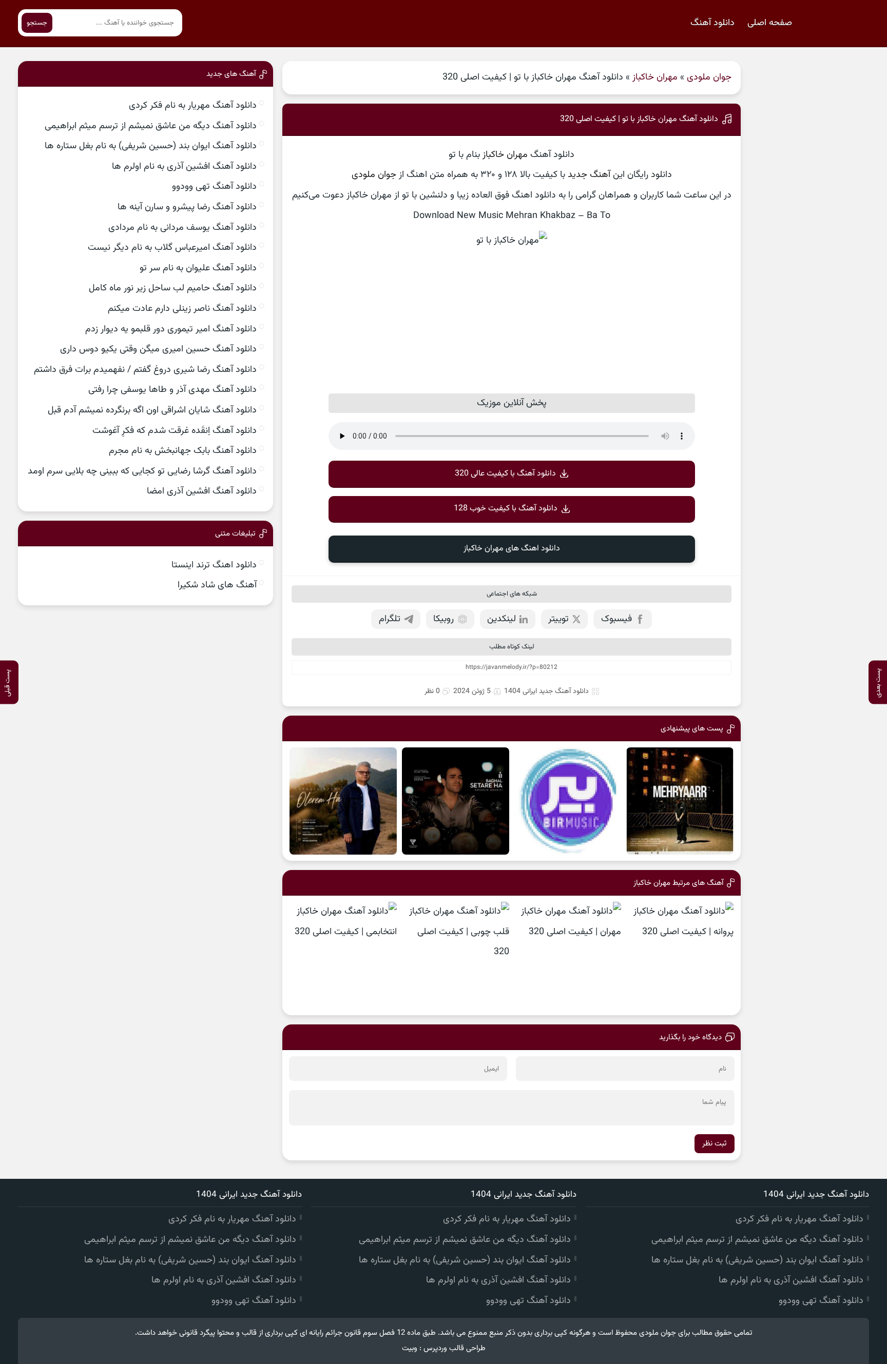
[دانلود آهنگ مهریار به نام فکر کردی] (680, 801)
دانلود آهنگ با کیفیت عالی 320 (505, 473)
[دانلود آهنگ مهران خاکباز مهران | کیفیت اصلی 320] (568, 955)
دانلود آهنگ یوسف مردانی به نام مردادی (182, 228)
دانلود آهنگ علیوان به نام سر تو (198, 268)
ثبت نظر (714, 1144)
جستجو (37, 22)
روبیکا (443, 619)
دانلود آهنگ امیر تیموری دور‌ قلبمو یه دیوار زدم (171, 329)
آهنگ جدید (589, 175)
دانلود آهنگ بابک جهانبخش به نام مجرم (183, 451)
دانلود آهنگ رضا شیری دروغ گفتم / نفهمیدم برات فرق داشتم (145, 370)
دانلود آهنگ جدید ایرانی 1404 (546, 691)
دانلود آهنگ (712, 23)
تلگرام (389, 619)
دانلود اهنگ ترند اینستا (214, 565)
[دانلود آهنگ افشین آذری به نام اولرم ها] (343, 801)
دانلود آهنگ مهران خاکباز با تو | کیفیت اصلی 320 (639, 119)
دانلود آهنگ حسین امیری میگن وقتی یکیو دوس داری (158, 349)
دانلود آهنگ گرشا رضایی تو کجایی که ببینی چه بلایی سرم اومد (142, 471)
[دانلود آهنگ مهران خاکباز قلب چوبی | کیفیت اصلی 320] (455, 955)
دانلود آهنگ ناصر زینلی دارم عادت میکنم (182, 309)
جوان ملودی (709, 77)
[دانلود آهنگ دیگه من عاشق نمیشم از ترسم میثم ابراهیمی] (568, 801)
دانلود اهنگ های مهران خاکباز (512, 548)
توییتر (558, 619)
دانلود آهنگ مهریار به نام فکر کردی (193, 105)
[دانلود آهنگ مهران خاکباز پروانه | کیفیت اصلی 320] (680, 955)
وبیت (409, 1348)
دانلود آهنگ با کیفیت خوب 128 (505, 508)
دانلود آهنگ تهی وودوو (214, 187)
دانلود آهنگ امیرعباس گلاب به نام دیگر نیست (172, 248)
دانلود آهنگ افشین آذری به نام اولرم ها (184, 167)
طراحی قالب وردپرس (454, 1348)
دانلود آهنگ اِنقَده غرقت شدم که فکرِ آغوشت (174, 431)
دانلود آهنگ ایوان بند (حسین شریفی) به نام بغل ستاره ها (151, 146)
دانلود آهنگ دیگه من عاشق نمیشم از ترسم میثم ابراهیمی (151, 126)
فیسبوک (616, 619)
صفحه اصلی (769, 23)
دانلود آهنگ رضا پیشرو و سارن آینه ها (187, 207)
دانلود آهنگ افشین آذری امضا (202, 491)
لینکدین (501, 619)
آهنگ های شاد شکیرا (217, 585)
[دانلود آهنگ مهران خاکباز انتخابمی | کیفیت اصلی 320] (343, 955)
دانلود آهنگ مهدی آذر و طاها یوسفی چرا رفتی (172, 390)
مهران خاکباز (655, 77)
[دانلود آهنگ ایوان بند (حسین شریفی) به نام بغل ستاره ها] (455, 801)
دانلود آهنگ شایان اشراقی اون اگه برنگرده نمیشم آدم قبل (152, 410)
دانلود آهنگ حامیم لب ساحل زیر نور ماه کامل (173, 288)
